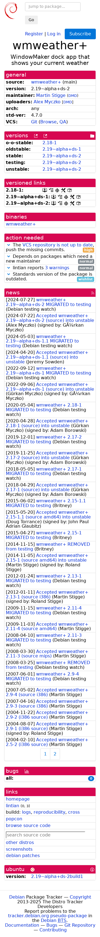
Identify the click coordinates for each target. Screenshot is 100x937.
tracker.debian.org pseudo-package (47, 915)
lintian (12, 805)
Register (34, 33)
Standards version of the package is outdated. (49, 277)
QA (62, 121)
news (13, 292)
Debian (17, 897)
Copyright (80, 897)
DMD (72, 96)
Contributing (53, 930)
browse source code (28, 825)
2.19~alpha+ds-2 (61, 155)
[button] (8, 245)
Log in (54, 33)
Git (34, 121)
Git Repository (79, 925)
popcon (14, 818)
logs (26, 812)
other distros (20, 842)
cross (74, 812)
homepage (18, 799)
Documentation (22, 925)
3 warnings (57, 267)
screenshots (19, 849)
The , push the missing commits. (50, 247)
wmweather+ (46, 82)
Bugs (51, 925)
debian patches (23, 855)
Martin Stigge (51, 95)
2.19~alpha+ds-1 (61, 149)
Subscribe (80, 33)
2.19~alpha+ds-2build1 (57, 876)
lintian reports (52, 268)
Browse (48, 121)
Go (31, 20)
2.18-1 (49, 142)
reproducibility (49, 812)
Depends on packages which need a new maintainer (49, 259)
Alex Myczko (47, 101)
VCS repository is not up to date (57, 245)
